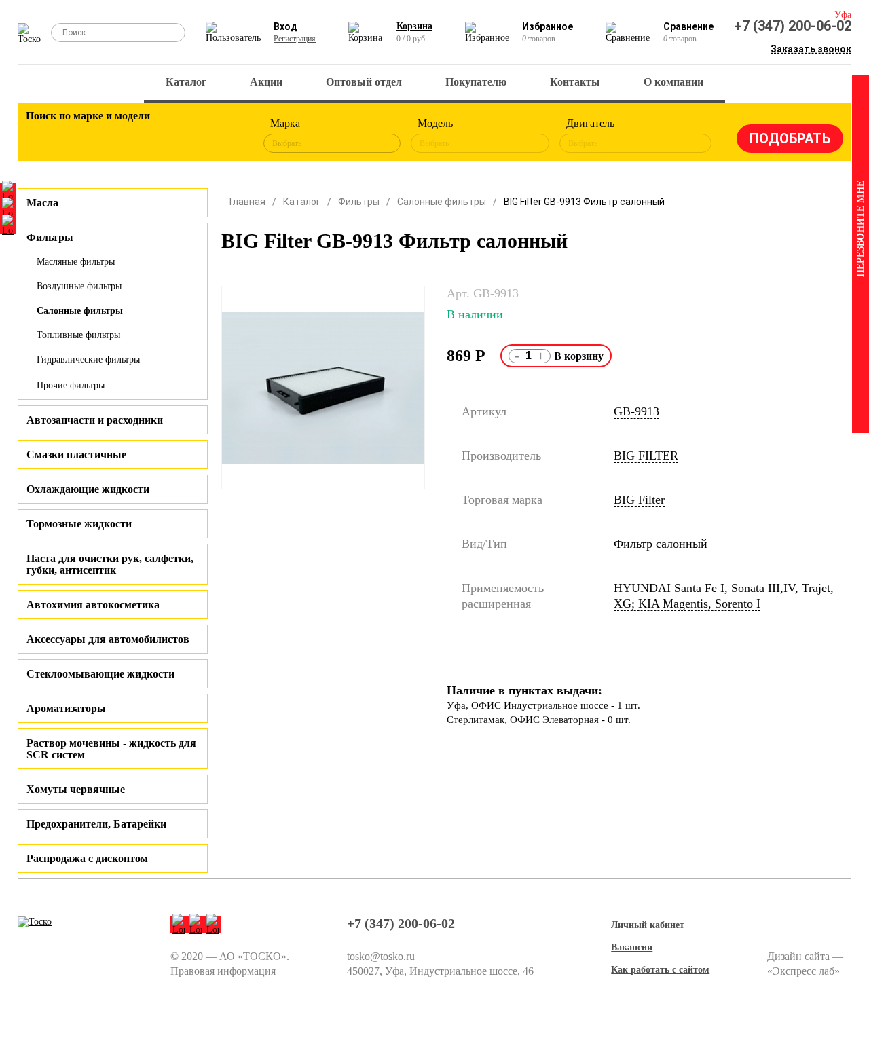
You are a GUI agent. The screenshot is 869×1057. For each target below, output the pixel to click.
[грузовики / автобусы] (117, 136)
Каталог (186, 82)
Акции (266, 82)
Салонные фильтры (80, 310)
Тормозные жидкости (79, 524)
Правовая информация (223, 971)
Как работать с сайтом (660, 970)
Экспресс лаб (803, 971)
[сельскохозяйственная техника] (155, 136)
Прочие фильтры (71, 385)
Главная (247, 201)
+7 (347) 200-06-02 (792, 26)
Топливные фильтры (78, 335)
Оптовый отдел (364, 82)
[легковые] (43, 136)
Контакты (575, 82)
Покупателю (475, 82)
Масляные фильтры (76, 262)
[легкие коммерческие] (80, 136)
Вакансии (631, 947)
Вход (285, 26)
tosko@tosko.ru (381, 956)
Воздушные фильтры (79, 286)
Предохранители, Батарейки (96, 824)
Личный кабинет (647, 925)
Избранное (547, 26)
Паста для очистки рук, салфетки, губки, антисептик (109, 564)
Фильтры (359, 201)
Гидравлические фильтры (88, 359)
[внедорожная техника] (192, 136)
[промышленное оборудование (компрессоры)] (229, 136)
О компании (673, 82)
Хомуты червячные (75, 789)
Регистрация (295, 38)
